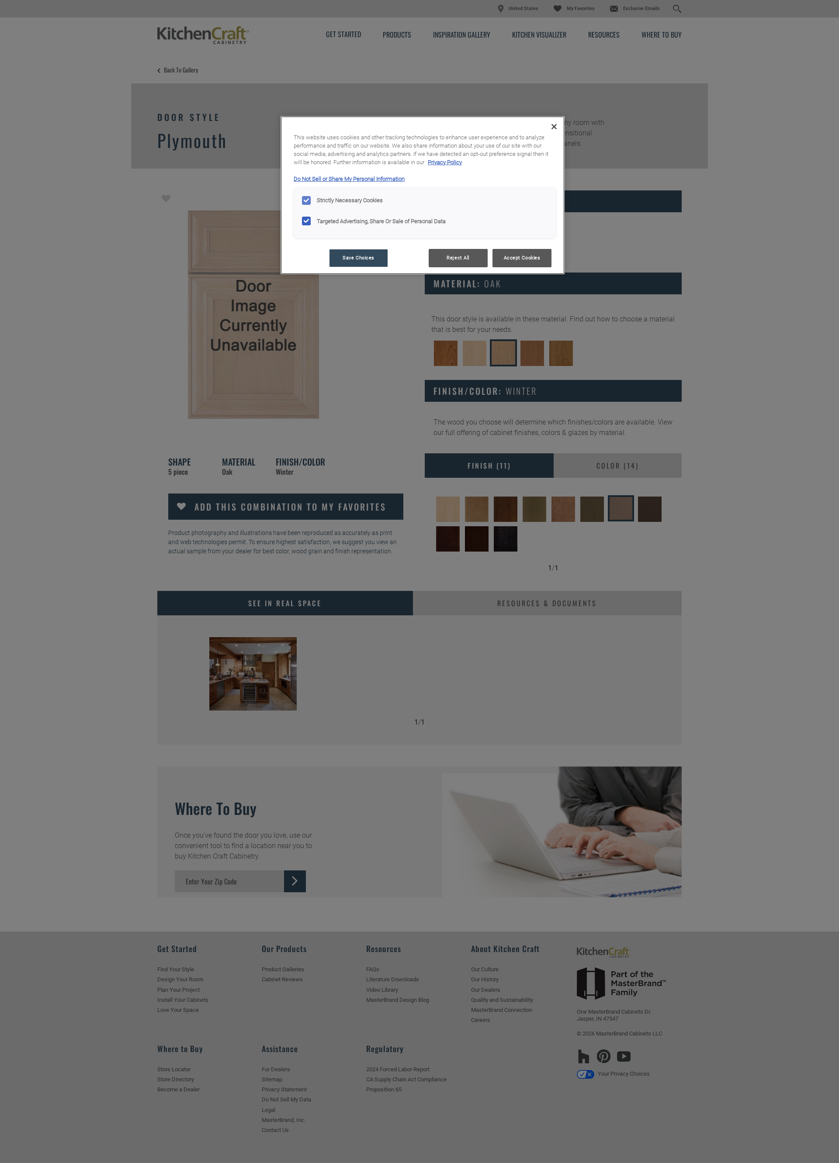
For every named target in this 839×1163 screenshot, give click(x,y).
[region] (423, 195)
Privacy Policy (445, 162)
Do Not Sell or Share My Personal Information (349, 179)
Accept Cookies (522, 258)
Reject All (458, 258)
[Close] (554, 126)
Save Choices (358, 258)
